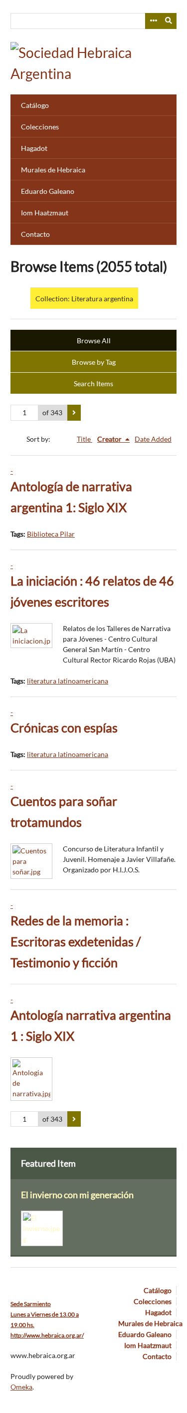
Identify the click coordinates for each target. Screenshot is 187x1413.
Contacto (35, 234)
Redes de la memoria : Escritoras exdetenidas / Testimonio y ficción (75, 941)
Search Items (93, 383)
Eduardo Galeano (47, 191)
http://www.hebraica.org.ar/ (47, 1335)
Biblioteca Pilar (51, 534)
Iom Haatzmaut (44, 212)
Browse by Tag (94, 362)
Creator (110, 439)
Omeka (21, 1387)
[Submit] (169, 21)
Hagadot (34, 148)
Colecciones (40, 126)
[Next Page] (74, 413)
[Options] (153, 21)
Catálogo (35, 105)
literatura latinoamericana (67, 681)
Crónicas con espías (64, 727)
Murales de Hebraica (53, 169)
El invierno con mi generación (77, 1195)
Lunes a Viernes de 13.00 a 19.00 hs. (44, 1314)
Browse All (94, 340)
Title (84, 439)
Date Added (153, 439)
